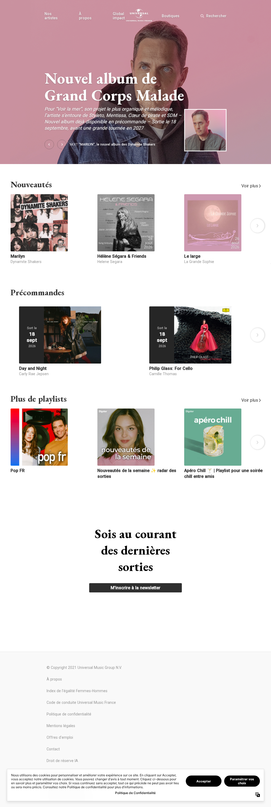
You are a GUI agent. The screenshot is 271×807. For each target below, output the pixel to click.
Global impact (119, 16)
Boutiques (170, 16)
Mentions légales (61, 726)
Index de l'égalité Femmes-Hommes (77, 691)
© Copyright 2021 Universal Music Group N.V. (84, 667)
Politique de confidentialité (69, 714)
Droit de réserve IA (62, 761)
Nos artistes (51, 16)
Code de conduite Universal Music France (81, 702)
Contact (53, 749)
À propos (85, 16)
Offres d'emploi (60, 737)
